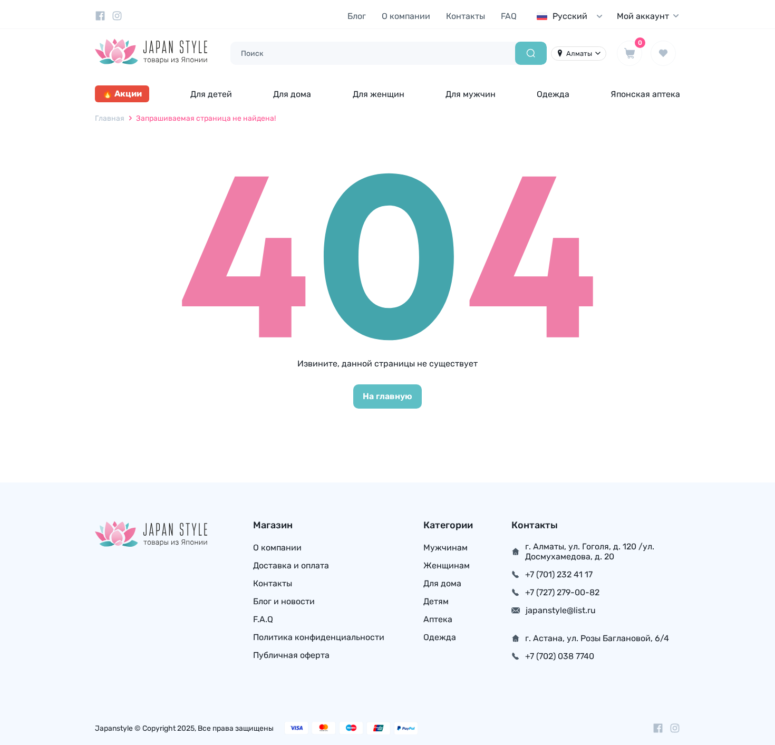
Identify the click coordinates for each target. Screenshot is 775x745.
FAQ (509, 16)
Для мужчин (470, 94)
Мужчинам (445, 548)
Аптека (437, 619)
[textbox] (572, 16)
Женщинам (446, 565)
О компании (406, 16)
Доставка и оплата (291, 565)
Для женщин (378, 94)
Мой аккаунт (643, 16)
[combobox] (572, 16)
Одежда (553, 94)
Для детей (211, 94)
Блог (356, 16)
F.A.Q (263, 619)
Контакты (465, 16)
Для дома (292, 94)
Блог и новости (284, 601)
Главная (109, 118)
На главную (387, 396)
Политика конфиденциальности (318, 637)
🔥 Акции (122, 94)
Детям (436, 601)
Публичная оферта (291, 655)
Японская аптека (645, 94)
